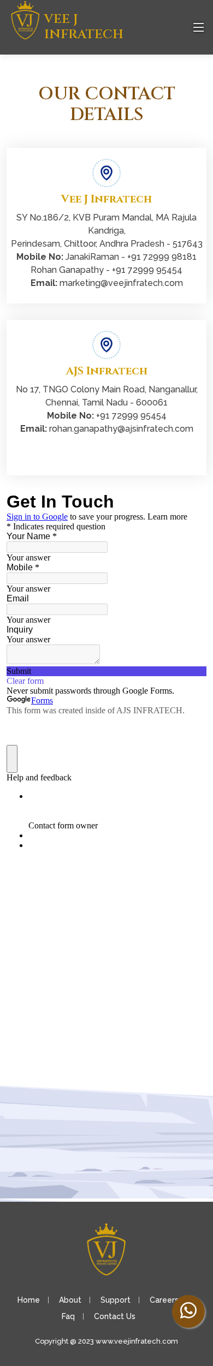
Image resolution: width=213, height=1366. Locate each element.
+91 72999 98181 (162, 257)
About (70, 1300)
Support (115, 1300)
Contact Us (114, 1316)
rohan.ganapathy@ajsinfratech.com (121, 428)
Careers (164, 1300)
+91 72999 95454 (147, 270)
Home (28, 1300)
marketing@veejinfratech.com (121, 283)
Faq (68, 1316)
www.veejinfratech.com (137, 1341)
